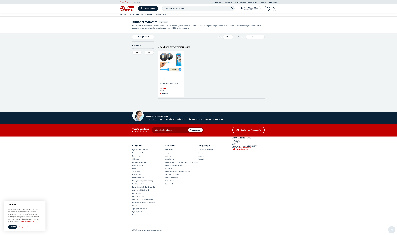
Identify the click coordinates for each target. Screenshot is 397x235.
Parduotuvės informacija (240, 149)
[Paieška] (232, 8)
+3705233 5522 (155, 120)
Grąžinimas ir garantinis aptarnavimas (246, 2)
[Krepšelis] (274, 8)
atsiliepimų (137, 2)
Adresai (201, 156)
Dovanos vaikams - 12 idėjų (174, 165)
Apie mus (218, 2)
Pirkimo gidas (273, 2)
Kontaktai (263, 2)
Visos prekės (150, 8)
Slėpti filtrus (144, 37)
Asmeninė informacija (205, 150)
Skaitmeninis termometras (169, 83)
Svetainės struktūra (171, 178)
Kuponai (201, 159)
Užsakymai (202, 153)
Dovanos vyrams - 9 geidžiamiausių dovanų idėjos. (181, 162)
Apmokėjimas (228, 2)
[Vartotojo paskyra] (267, 8)
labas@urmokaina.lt (177, 119)
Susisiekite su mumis (172, 174)
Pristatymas (169, 150)
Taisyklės (168, 153)
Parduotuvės (169, 181)
